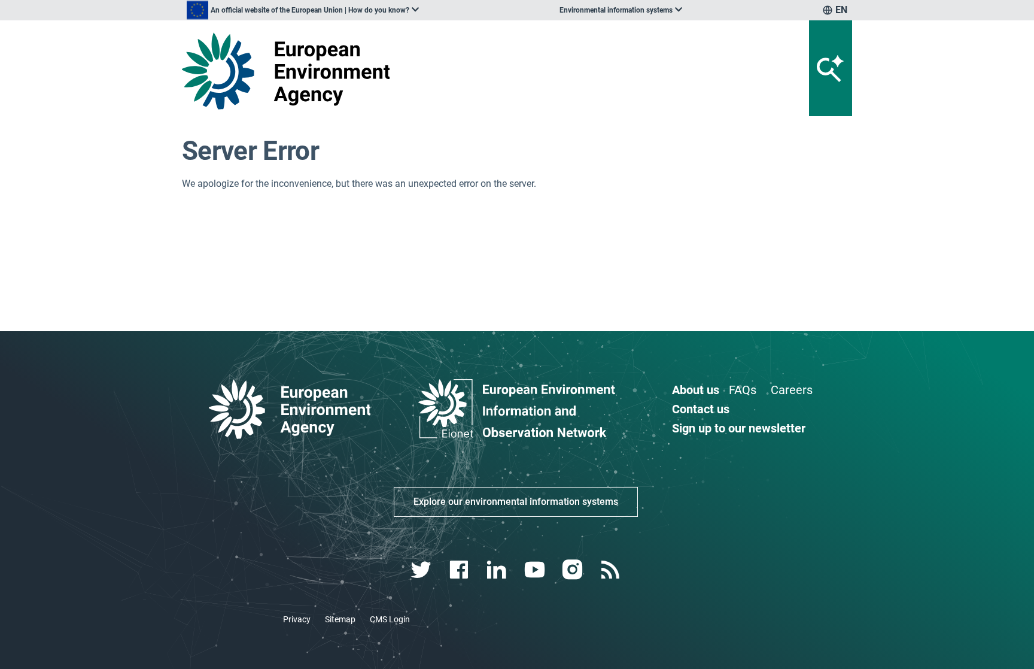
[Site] (290, 71)
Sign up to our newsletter (738, 428)
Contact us (700, 409)
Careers (792, 390)
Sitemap (340, 619)
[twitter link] (422, 570)
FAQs (742, 390)
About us (695, 390)
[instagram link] (573, 570)
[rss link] (611, 570)
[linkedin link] (498, 570)
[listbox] (303, 10)
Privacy (297, 619)
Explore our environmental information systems (515, 501)
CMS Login (390, 619)
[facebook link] (460, 570)
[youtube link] (536, 570)
